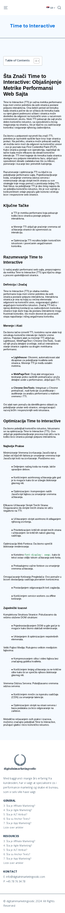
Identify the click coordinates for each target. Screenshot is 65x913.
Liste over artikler (14, 827)
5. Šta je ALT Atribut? (15, 814)
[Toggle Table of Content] (35, 61)
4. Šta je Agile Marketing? (18, 810)
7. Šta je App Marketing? (17, 823)
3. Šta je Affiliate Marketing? (19, 806)
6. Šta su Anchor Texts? (17, 819)
